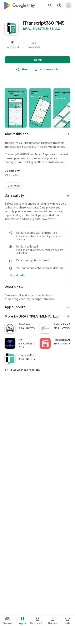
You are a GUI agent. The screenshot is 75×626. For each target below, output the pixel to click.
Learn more (22, 236)
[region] (37, 45)
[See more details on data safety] (18, 275)
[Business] (14, 185)
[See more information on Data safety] (68, 195)
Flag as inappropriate (22, 370)
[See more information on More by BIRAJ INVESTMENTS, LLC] (68, 316)
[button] (18, 47)
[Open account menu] (68, 5)
